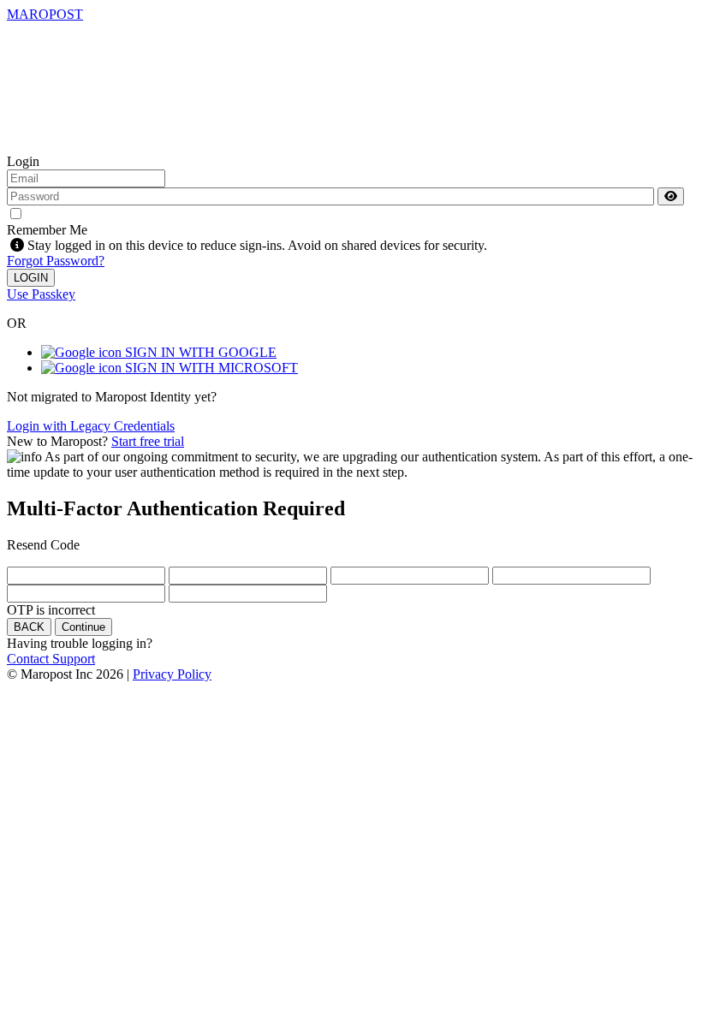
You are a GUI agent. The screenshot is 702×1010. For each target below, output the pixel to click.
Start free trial (147, 441)
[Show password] (670, 196)
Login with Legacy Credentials (91, 426)
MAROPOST (45, 14)
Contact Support (51, 658)
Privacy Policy (172, 674)
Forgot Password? (55, 260)
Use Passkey (41, 294)
